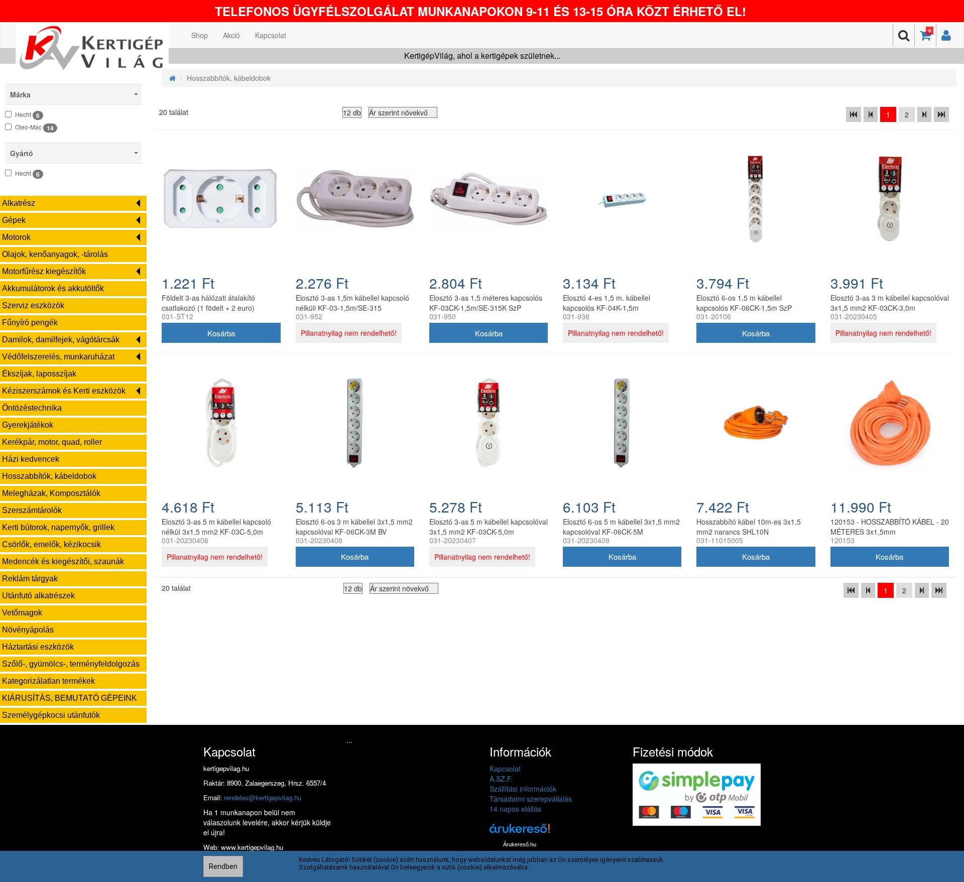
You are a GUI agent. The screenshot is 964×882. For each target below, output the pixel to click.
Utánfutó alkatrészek (38, 595)
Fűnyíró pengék (30, 322)
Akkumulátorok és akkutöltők (53, 288)
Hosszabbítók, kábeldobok (49, 476)
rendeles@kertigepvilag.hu (262, 797)
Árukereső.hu (519, 844)
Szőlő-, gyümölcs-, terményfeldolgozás (71, 664)
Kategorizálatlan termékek (48, 681)
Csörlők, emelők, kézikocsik (51, 544)
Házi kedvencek (30, 459)
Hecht (27, 115)
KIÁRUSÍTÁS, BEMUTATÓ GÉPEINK (69, 698)
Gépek (14, 220)
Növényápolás (28, 629)
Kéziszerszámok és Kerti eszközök (64, 391)
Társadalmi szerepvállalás (531, 799)
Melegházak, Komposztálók (51, 493)
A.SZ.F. (501, 779)
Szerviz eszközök (33, 305)
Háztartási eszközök (38, 647)
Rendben (223, 866)
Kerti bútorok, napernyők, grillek (58, 527)
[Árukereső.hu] (520, 832)
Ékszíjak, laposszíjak (39, 373)
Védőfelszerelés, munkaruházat (58, 356)
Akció (231, 35)
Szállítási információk (523, 789)
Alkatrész (18, 203)
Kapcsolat (270, 35)
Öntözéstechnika (32, 408)
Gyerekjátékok (27, 425)
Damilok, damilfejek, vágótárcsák (60, 339)
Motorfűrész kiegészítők (44, 271)
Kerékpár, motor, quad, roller (52, 442)
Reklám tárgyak (30, 578)
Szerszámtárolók (32, 510)
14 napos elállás (515, 809)
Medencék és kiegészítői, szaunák (63, 561)
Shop (199, 35)
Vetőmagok (22, 612)
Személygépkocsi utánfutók (51, 715)
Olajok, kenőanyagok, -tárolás (55, 254)
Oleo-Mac (34, 127)
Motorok (16, 237)
